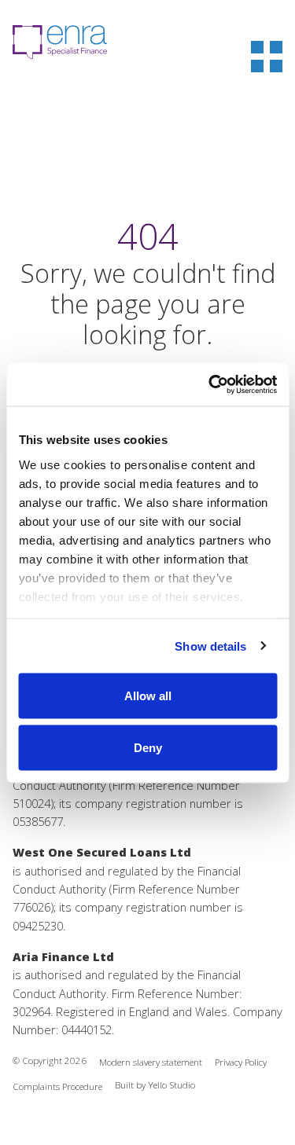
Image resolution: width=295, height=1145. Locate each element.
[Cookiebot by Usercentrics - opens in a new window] (210, 384)
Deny (148, 747)
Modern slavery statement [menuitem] (150, 1062)
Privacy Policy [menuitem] (241, 1062)
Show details (210, 645)
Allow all (147, 696)
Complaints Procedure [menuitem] (57, 1086)
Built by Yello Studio (155, 1085)
